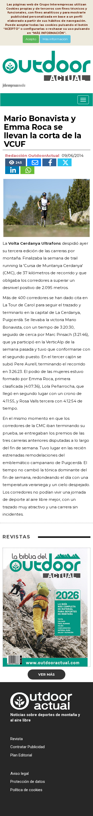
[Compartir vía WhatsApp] (27, 170)
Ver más (46, 674)
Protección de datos (27, 781)
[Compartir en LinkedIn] (12, 170)
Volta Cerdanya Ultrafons (34, 243)
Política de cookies (26, 790)
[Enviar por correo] (34, 162)
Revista (16, 738)
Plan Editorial (21, 755)
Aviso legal (19, 773)
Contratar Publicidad (27, 747)
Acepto (31, 39)
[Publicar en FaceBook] (49, 162)
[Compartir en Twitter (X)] (65, 162)
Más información (55, 39)
